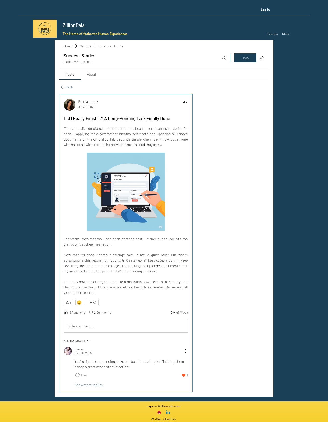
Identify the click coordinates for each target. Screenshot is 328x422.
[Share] (185, 101)
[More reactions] (93, 302)
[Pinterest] (159, 412)
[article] (126, 243)
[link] (69, 74)
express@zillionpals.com (163, 406)
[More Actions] (185, 351)
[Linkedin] (168, 412)
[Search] (224, 57)
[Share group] (261, 57)
